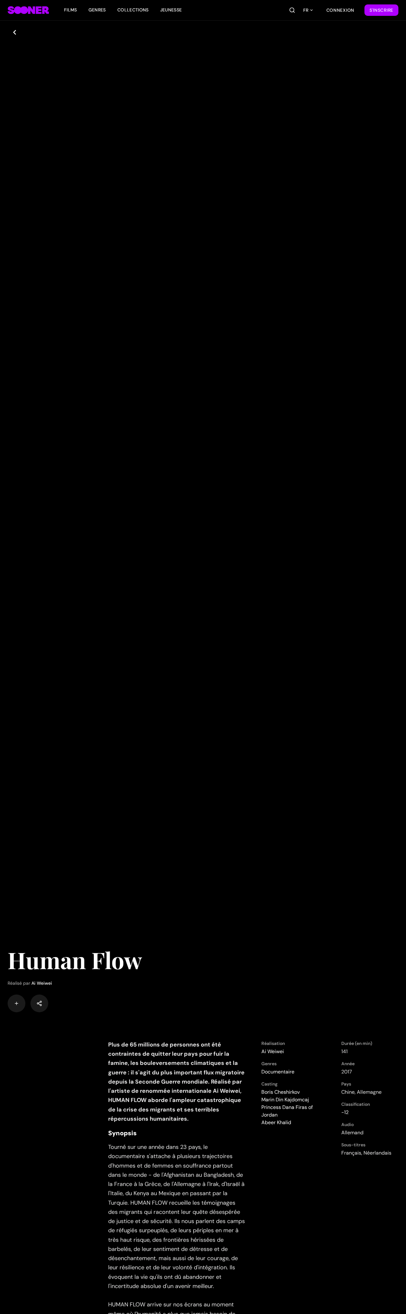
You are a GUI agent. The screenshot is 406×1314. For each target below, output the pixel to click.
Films (70, 10)
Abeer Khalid (276, 1122)
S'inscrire (381, 10)
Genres (97, 10)
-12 (345, 1112)
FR (305, 10)
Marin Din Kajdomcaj (285, 1099)
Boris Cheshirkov (280, 1092)
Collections (133, 10)
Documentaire (277, 1071)
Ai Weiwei (41, 983)
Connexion (340, 10)
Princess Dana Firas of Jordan (287, 1111)
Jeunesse (171, 10)
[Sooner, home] (28, 10)
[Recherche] (292, 10)
